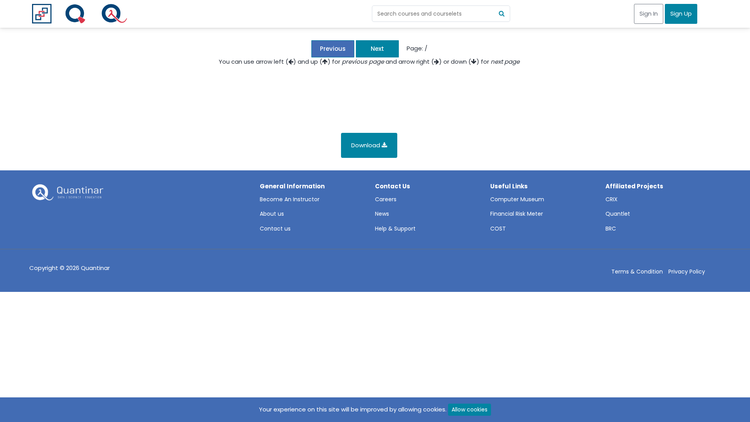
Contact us (275, 228)
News (382, 214)
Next (377, 49)
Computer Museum (517, 199)
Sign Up (681, 13)
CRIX (611, 199)
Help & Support (395, 228)
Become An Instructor (290, 199)
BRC (610, 228)
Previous (333, 49)
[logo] (66, 194)
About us (272, 214)
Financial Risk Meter (516, 214)
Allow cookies (470, 409)
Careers (385, 199)
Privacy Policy (686, 271)
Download (366, 145)
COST (498, 228)
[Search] (502, 13)
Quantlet (617, 214)
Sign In (648, 13)
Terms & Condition (637, 271)
